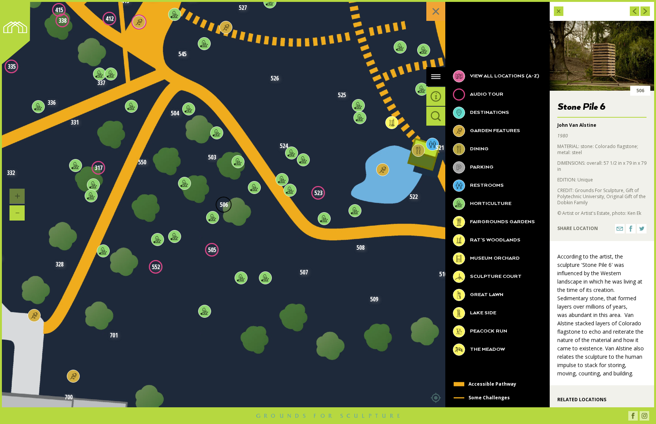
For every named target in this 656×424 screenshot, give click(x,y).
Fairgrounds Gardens (502, 222)
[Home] (17, 35)
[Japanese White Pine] (75, 165)
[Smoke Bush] (204, 311)
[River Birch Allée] (34, 315)
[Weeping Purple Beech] (174, 14)
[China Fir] (91, 195)
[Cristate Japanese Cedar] (291, 153)
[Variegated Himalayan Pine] (238, 161)
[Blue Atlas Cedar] (99, 74)
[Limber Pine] (423, 50)
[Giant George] (391, 122)
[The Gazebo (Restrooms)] (432, 144)
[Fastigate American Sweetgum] (188, 108)
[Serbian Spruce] (212, 217)
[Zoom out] (17, 213)
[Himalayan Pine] (216, 132)
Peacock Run (488, 331)
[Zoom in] (17, 196)
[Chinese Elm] (103, 250)
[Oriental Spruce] (254, 187)
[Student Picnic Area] (73, 376)
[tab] (435, 76)
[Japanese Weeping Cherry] (354, 210)
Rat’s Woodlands (494, 240)
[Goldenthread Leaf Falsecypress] (282, 179)
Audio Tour (486, 94)
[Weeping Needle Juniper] (400, 47)
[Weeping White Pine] (204, 43)
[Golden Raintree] (241, 277)
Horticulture (490, 203)
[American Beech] (131, 106)
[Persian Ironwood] (358, 105)
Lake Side (482, 313)
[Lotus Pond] (382, 169)
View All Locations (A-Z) (504, 76)
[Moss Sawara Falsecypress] (184, 183)
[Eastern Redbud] (359, 117)
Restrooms (486, 185)
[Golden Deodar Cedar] (290, 190)
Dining (479, 149)
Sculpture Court (495, 276)
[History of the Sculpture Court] (138, 22)
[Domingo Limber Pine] (303, 159)
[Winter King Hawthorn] (157, 239)
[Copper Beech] (93, 184)
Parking (481, 167)
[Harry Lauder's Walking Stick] (110, 74)
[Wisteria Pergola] (225, 27)
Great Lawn (486, 295)
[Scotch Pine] (421, 89)
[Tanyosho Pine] (324, 218)
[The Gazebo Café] (418, 150)
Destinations (489, 112)
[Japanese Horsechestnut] (265, 277)
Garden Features (494, 131)
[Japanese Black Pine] (38, 106)
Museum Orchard (494, 258)
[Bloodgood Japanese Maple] (174, 236)
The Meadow (487, 349)
